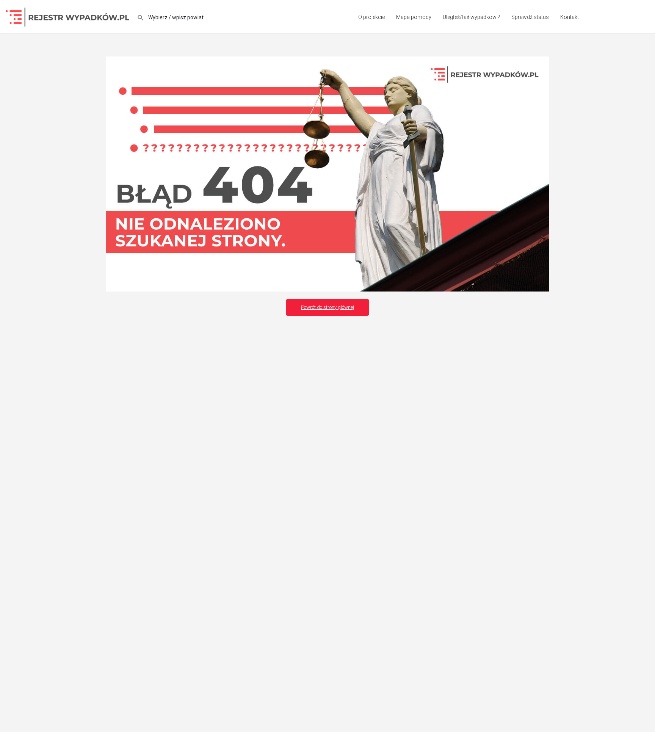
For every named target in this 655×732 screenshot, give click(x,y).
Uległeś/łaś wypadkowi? (471, 17)
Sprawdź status (530, 17)
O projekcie (371, 17)
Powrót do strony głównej (327, 307)
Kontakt (569, 17)
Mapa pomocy (413, 17)
